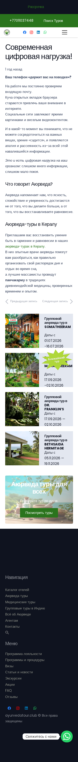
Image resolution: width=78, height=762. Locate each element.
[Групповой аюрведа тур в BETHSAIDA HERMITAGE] (22, 434)
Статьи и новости (19, 672)
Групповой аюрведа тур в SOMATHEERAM (57, 322)
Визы (9, 666)
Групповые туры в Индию (25, 608)
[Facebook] (24, 32)
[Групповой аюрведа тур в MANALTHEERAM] (22, 355)
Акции (10, 684)
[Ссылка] (6, 32)
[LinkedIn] (38, 32)
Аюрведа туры (16, 595)
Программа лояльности (23, 653)
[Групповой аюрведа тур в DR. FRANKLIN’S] (22, 394)
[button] (7, 633)
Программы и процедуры (24, 659)
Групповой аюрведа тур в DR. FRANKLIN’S (55, 403)
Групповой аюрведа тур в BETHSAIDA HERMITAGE (55, 442)
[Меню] (64, 32)
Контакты (12, 626)
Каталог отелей (17, 589)
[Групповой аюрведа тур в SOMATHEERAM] (22, 316)
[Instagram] (31, 32)
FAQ (8, 690)
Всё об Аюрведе (18, 614)
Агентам (11, 620)
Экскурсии (13, 678)
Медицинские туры (20, 602)
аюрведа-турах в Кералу (25, 246)
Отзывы (11, 696)
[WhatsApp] (45, 32)
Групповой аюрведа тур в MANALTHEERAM (58, 361)
